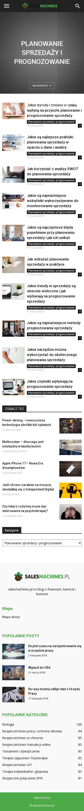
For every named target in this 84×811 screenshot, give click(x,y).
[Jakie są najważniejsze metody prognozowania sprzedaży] (13, 328)
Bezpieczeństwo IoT (17, 765)
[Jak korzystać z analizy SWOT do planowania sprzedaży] (13, 174)
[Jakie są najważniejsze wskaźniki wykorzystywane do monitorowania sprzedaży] (13, 201)
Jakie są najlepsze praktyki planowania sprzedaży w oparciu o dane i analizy (50, 142)
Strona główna (11, 106)
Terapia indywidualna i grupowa (25, 771)
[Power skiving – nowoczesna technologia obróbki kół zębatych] (70, 426)
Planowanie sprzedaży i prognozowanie (51, 121)
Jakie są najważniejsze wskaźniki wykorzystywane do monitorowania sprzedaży (52, 200)
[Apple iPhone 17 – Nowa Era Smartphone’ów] (70, 469)
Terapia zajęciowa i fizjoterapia (24, 758)
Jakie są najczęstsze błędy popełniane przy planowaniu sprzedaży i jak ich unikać (51, 232)
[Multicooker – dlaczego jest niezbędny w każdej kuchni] (70, 447)
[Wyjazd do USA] (13, 672)
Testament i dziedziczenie (21, 751)
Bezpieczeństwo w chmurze (22, 738)
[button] (77, 6)
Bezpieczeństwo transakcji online (26, 744)
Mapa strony (11, 617)
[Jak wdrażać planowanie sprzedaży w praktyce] (13, 265)
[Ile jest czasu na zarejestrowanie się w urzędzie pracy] (13, 651)
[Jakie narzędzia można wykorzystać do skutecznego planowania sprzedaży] (13, 355)
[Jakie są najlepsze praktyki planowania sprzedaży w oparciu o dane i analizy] (13, 142)
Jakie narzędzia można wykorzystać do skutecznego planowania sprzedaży (52, 354)
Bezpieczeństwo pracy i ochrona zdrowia (32, 731)
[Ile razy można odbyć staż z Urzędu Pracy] (13, 694)
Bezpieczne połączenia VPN (22, 778)
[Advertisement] (42, 60)
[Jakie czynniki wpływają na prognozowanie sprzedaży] (13, 387)
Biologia (8, 724)
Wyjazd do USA (39, 667)
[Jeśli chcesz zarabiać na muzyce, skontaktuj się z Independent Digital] (70, 490)
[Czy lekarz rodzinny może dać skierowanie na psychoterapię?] (70, 512)
